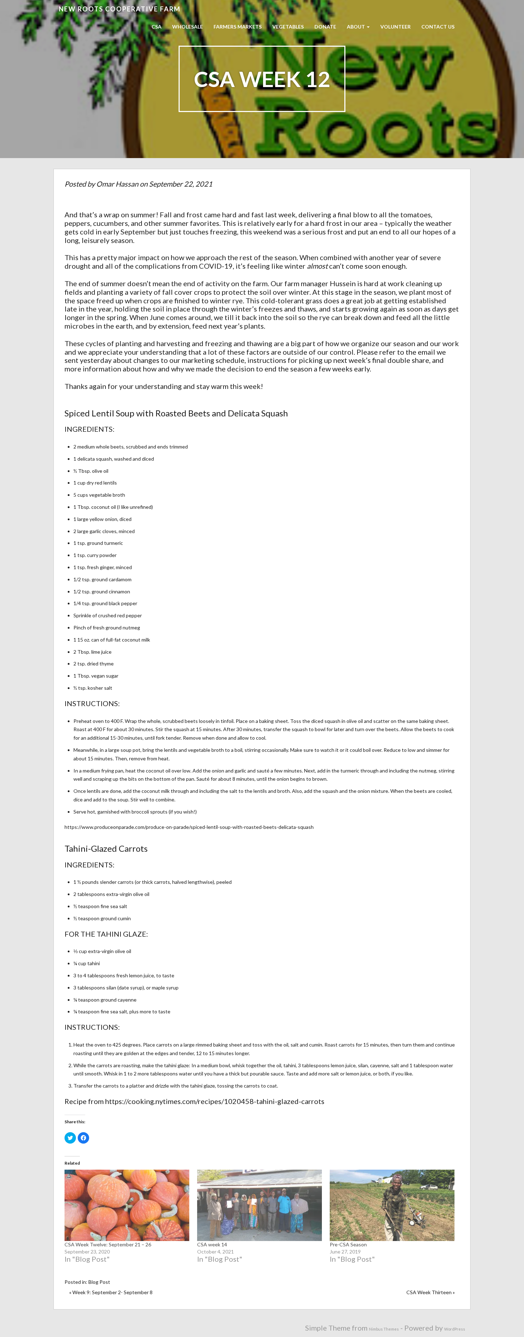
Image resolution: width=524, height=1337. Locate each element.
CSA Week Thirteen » (430, 1292)
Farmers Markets (238, 27)
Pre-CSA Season (348, 1244)
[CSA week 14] (260, 1205)
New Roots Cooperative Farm (120, 9)
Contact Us (437, 27)
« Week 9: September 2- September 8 (111, 1292)
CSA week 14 (212, 1244)
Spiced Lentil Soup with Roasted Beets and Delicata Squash (176, 413)
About (356, 27)
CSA (156, 27)
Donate (325, 27)
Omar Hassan (117, 183)
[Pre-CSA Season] (392, 1205)
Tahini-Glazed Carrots (106, 848)
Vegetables (288, 27)
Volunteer (395, 27)
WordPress (454, 1329)
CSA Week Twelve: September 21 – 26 (108, 1244)
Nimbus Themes (384, 1329)
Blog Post (99, 1282)
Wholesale (187, 27)
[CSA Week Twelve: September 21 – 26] (127, 1205)
